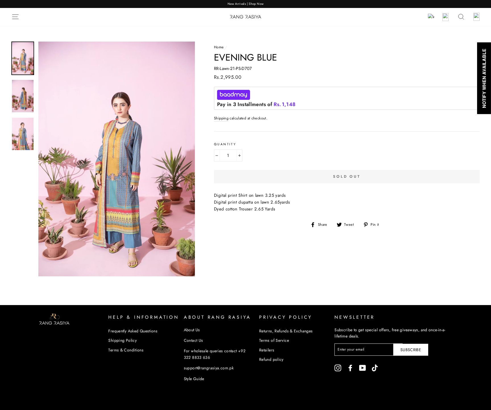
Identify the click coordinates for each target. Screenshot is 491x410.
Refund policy (271, 359)
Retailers (266, 350)
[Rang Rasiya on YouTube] (362, 367)
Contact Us (193, 340)
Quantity (225, 144)
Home (219, 47)
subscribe (410, 350)
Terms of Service (274, 340)
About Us (192, 330)
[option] (245, 4)
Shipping (221, 118)
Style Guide (194, 379)
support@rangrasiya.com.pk (209, 368)
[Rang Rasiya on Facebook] (350, 367)
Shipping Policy (122, 340)
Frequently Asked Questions (132, 331)
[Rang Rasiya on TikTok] (374, 367)
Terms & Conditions (125, 350)
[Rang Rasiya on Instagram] (337, 367)
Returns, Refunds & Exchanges (286, 331)
